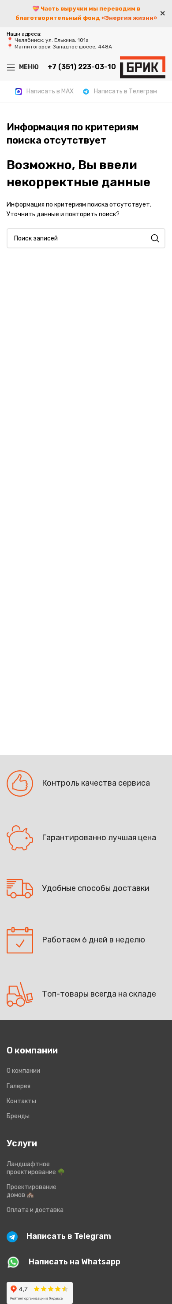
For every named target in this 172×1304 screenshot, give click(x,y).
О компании (23, 1071)
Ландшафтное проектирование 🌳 (36, 1168)
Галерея (18, 1086)
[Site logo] (142, 66)
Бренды (18, 1116)
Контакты (21, 1101)
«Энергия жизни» (129, 18)
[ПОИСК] (155, 238)
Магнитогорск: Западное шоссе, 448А (63, 47)
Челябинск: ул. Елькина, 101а (52, 40)
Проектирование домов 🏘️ (31, 1191)
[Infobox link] (44, 92)
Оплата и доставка (35, 1210)
